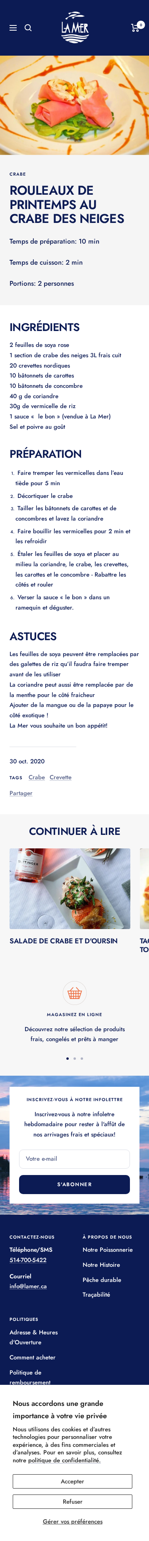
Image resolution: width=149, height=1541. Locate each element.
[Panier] (135, 28)
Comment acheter (33, 1357)
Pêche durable (102, 1280)
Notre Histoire (101, 1264)
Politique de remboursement (30, 1377)
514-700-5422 (28, 1260)
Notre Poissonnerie (108, 1249)
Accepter (72, 1481)
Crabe (18, 174)
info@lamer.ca (28, 1286)
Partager (21, 793)
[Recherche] (28, 27)
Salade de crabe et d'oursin (64, 941)
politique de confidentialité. (64, 1460)
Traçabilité (96, 1294)
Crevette (61, 777)
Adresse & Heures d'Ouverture (34, 1337)
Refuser (73, 1501)
